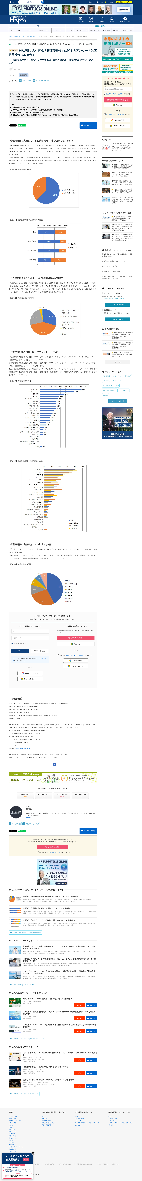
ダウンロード (79, 1005)
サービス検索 (12, 1118)
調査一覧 (118, 362)
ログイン (92, 2)
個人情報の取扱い (72, 655)
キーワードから (15, 30)
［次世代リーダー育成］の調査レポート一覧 (26, 932)
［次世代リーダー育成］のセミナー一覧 (25, 1094)
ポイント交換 (12, 1151)
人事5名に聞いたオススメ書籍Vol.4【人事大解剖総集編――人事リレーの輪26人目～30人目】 (122, 190)
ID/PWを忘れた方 (39, 651)
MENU (13, 2)
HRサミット (81, 21)
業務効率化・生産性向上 (110, 390)
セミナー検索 (12, 1123)
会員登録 (124, 2)
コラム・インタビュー (81, 30)
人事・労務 (78, 1120)
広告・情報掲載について (65, 1164)
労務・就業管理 (46, 1125)
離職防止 (105, 395)
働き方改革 (128, 376)
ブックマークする (89, 125)
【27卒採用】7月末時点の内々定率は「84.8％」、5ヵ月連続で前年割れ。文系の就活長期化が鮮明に (122, 166)
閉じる (33, 1153)
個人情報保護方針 (49, 1164)
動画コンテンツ (127, 30)
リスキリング (107, 381)
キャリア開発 (26, 80)
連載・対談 (12, 1129)
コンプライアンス (124, 390)
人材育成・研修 (79, 1118)
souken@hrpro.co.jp (23, 748)
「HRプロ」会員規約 (102, 1164)
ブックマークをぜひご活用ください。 (113, 298)
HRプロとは (110, 2)
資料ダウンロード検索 (15, 1120)
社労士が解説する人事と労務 (111, 271)
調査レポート (117, 30)
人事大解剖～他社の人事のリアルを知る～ (115, 261)
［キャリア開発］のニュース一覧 (23, 985)
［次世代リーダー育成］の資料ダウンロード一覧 (28, 1039)
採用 (43, 1116)
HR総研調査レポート (34, 36)
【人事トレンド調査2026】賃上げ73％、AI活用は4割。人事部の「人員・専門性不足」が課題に (122, 174)
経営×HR (112, 21)
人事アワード (91, 21)
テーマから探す (13, 1116)
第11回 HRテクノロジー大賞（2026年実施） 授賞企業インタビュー (117, 255)
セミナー (58, 30)
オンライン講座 (105, 30)
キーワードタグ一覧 (118, 401)
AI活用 (117, 385)
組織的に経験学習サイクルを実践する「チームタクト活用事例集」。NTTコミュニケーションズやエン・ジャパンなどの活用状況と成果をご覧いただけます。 (122, 147)
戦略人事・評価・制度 (48, 1123)
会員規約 (82, 655)
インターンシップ (108, 385)
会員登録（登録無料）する (117, 100)
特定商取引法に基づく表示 (84, 1164)
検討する (92, 1005)
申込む (79, 1060)
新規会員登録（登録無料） (76, 638)
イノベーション (117, 381)
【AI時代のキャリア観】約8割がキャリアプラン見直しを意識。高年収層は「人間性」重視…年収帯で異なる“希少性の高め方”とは (122, 237)
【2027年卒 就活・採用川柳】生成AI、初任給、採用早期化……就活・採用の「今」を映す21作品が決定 (122, 182)
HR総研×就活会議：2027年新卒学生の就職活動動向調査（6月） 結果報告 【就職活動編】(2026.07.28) (122, 345)
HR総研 (102, 21)
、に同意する (118, 94)
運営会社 (37, 1164)
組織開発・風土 (46, 1120)
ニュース (69, 30)
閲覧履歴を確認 (118, 319)
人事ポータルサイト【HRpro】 (17, 36)
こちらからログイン (53, 852)
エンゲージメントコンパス (125, 21)
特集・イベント (94, 30)
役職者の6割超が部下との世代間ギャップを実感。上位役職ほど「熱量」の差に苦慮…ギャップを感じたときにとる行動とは (122, 227)
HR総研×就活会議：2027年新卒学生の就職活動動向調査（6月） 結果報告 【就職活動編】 (122, 218)
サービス (30, 30)
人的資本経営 (107, 376)
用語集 (10, 1127)
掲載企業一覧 (12, 1149)
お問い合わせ (116, 1164)
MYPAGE (100, 2)
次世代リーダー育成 (42, 80)
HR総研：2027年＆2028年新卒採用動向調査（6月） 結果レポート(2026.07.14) (122, 354)
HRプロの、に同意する (76, 655)
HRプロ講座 (12, 1134)
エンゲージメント (118, 376)
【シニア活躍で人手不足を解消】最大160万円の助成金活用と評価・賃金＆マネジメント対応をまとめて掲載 (52, 44)
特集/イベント (12, 1131)
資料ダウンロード (44, 30)
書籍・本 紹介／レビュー (110, 266)
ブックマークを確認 (117, 304)
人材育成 (44, 1118)
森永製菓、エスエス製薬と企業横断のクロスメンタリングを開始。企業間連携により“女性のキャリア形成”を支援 (122, 200)
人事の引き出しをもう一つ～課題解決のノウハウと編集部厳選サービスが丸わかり (117, 277)
